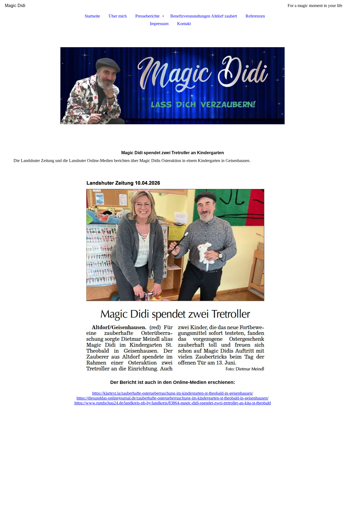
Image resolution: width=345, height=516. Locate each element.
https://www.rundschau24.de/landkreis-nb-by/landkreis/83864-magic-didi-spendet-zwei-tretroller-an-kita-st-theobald (172, 403)
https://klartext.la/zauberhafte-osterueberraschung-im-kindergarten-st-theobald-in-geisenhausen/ (172, 393)
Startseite (92, 16)
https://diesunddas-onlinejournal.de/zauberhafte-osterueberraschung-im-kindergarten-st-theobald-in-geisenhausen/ (172, 398)
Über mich (118, 16)
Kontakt (184, 23)
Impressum (159, 23)
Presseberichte (147, 16)
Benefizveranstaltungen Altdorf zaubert (203, 16)
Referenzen (255, 16)
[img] (172, 86)
